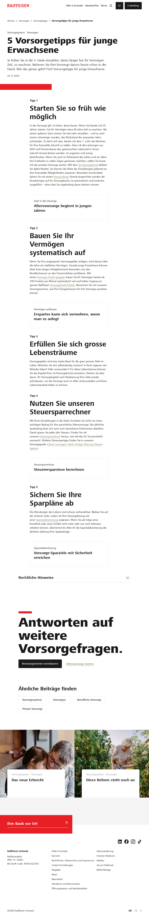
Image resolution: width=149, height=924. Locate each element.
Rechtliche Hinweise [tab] (36, 577)
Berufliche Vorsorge (89, 699)
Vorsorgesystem (32, 699)
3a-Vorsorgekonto (88, 164)
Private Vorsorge (32, 708)
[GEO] (66, 822)
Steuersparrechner (50, 436)
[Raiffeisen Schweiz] (18, 5)
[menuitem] (74, 5)
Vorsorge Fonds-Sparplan (51, 277)
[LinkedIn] (120, 841)
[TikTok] (139, 841)
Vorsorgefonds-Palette (62, 285)
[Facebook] (126, 841)
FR (136, 910)
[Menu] (119, 5)
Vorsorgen (59, 699)
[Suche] (110, 5)
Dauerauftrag (61, 176)
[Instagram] (133, 841)
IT (141, 910)
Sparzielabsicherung (47, 519)
